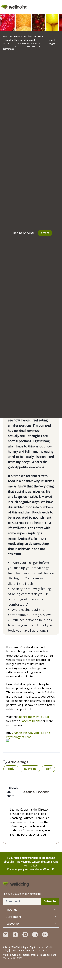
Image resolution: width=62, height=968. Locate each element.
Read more (52, 42)
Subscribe (50, 901)
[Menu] (56, 6)
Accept (45, 233)
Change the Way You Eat (33, 717)
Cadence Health (30, 721)
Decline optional (23, 233)
